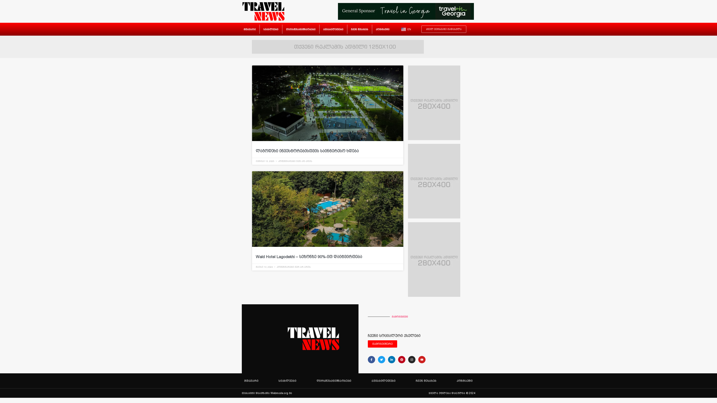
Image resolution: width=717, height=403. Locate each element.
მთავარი (250, 29)
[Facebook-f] (371, 359)
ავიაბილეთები (333, 29)
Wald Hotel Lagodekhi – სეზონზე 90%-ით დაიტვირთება (309, 256)
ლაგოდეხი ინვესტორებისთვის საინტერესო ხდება (307, 151)
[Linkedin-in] (391, 359)
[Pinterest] (401, 359)
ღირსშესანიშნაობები (301, 29)
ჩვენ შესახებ (359, 29)
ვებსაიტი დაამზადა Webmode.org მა (267, 393)
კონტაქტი (382, 29)
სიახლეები (270, 29)
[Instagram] (411, 359)
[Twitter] (381, 359)
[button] (405, 344)
